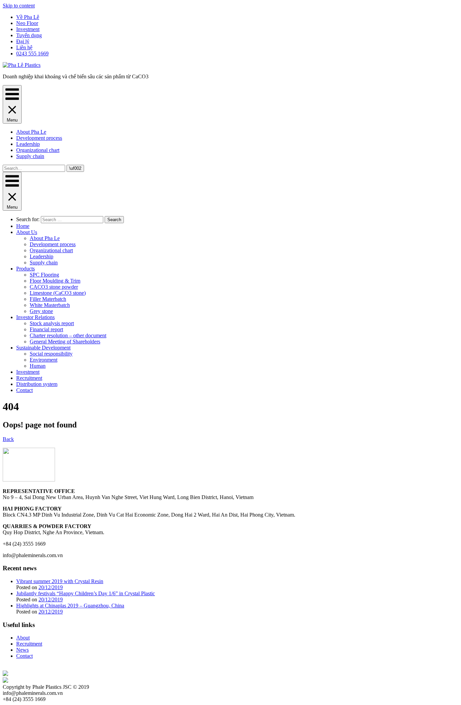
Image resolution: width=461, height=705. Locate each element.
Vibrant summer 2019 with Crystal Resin (59, 581)
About (23, 638)
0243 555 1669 (32, 53)
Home (22, 226)
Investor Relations (35, 317)
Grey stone (41, 311)
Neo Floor (27, 23)
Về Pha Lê (27, 17)
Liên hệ (24, 47)
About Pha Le (31, 132)
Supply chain (30, 156)
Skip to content (19, 5)
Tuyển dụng (29, 35)
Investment (27, 29)
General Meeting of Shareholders (65, 341)
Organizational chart (37, 150)
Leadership (28, 144)
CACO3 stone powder (54, 287)
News (22, 650)
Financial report (46, 329)
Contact (24, 390)
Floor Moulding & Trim (55, 281)
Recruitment (29, 378)
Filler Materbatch (48, 299)
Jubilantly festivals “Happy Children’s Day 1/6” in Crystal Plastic (85, 593)
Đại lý (22, 41)
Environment (43, 360)
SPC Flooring (44, 275)
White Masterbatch (50, 305)
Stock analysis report (52, 323)
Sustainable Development (43, 347)
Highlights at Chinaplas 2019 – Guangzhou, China (70, 605)
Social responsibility (51, 354)
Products (25, 268)
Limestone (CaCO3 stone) (58, 293)
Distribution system (36, 384)
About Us (26, 232)
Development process (39, 138)
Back (8, 439)
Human (38, 366)
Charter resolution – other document (68, 335)
